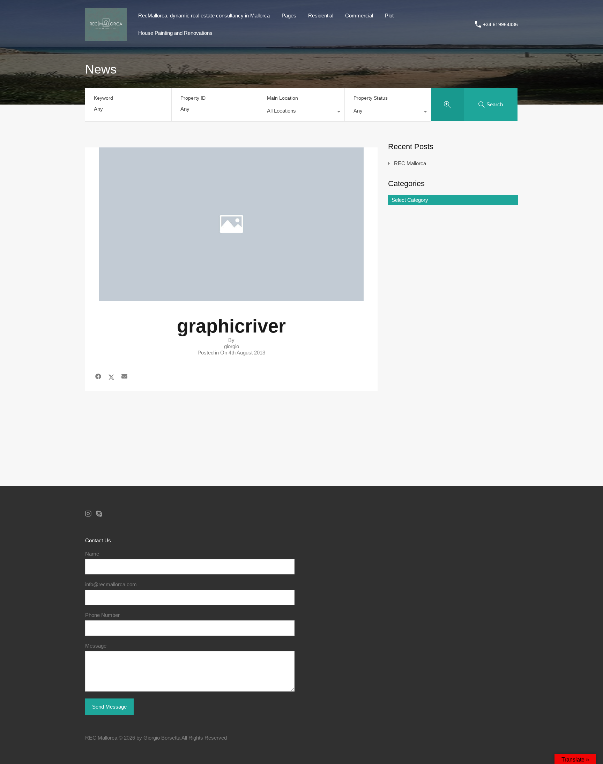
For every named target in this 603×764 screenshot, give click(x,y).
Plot (389, 15)
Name (92, 554)
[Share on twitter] (111, 376)
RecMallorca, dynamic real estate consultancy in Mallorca (204, 15)
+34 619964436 (500, 24)
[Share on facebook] (98, 376)
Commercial (359, 15)
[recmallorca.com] (106, 37)
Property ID (193, 98)
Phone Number (102, 615)
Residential (320, 15)
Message (95, 646)
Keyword (103, 98)
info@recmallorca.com (111, 584)
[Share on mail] (124, 376)
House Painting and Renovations (175, 33)
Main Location (282, 98)
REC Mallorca (410, 163)
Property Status (370, 98)
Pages (289, 15)
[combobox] (301, 112)
